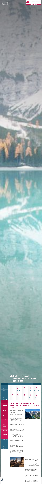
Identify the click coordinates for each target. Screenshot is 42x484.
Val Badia (4, 390)
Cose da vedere (5, 430)
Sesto (3, 441)
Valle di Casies (5, 446)
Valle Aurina (4, 444)
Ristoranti (4, 424)
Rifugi (3, 415)
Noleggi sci (4, 421)
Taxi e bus (4, 428)
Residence (4, 408)
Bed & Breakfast (5, 405)
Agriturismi (4, 412)
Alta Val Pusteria (4, 401)
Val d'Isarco (4, 448)
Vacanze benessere (4, 417)
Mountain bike (4, 437)
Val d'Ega (4, 397)
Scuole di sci (4, 419)
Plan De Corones (5, 439)
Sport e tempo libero (4, 426)
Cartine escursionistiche (5, 434)
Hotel (3, 403)
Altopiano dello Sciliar (5, 388)
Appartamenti (4, 410)
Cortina (4, 395)
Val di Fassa (4, 392)
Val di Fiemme (5, 399)
